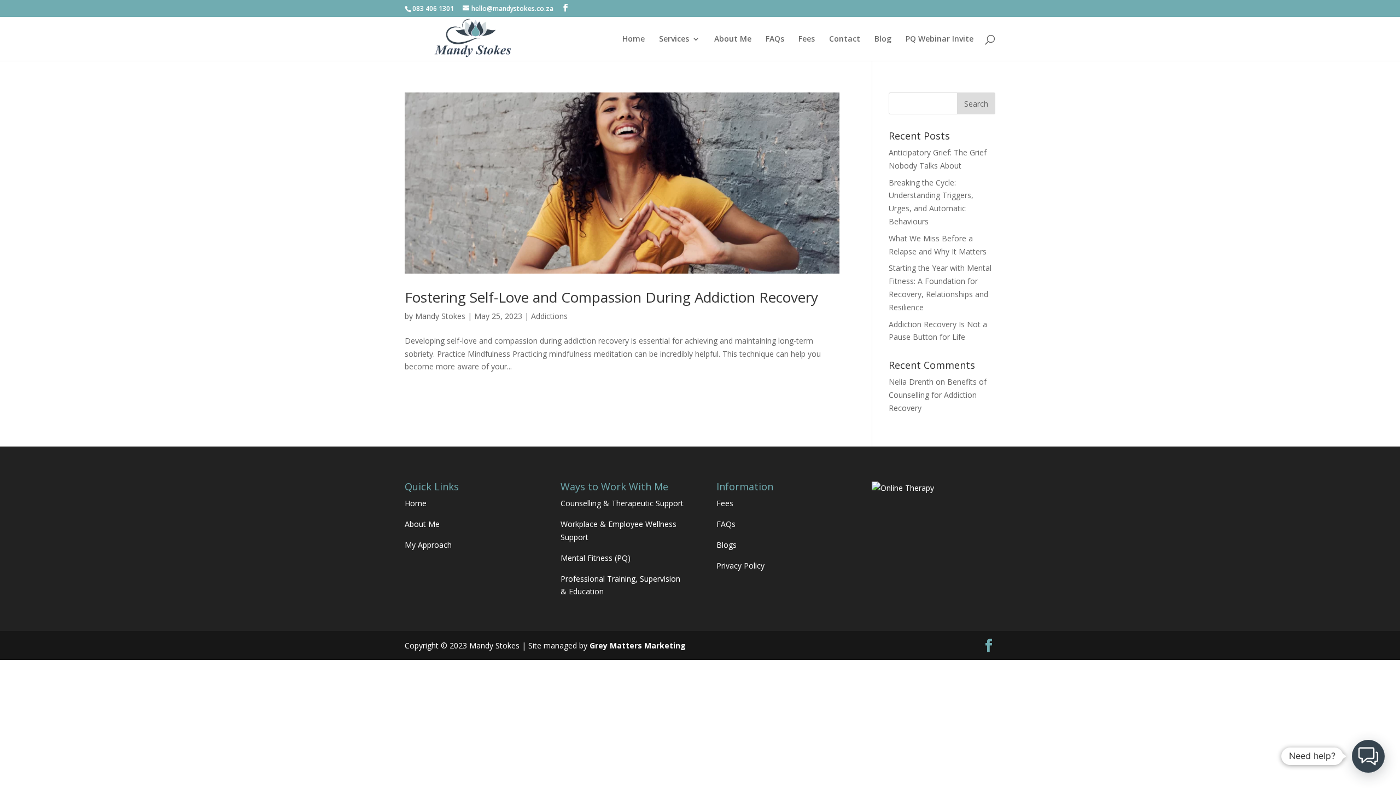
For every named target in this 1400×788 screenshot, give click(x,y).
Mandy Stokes (440, 316)
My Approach (428, 545)
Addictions (549, 316)
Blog (882, 39)
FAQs (775, 39)
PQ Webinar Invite (939, 39)
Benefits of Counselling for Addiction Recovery (938, 394)
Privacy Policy (740, 565)
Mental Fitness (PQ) (596, 558)
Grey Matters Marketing (638, 645)
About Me (732, 39)
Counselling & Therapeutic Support (622, 503)
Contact (844, 39)
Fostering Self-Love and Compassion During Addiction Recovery (611, 297)
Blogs (726, 545)
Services (674, 39)
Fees (806, 39)
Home (633, 39)
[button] (1368, 756)
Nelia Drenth (911, 381)
